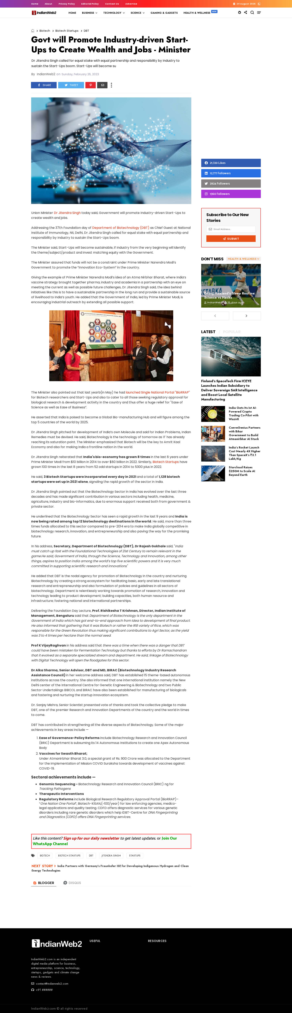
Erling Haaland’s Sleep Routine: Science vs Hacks (229, 295)
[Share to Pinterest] (90, 85)
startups (135, 855)
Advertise (131, 3)
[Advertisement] (231, 89)
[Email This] (102, 85)
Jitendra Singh (111, 855)
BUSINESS (88, 13)
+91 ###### (44, 990)
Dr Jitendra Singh (67, 213)
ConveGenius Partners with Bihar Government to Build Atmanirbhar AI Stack (244, 433)
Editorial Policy (90, 3)
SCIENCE (136, 13)
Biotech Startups (66, 31)
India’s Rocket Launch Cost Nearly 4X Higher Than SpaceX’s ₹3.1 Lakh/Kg (244, 453)
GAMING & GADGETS (164, 13)
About (48, 3)
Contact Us (112, 3)
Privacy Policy (67, 3)
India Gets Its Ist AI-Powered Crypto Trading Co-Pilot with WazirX (243, 413)
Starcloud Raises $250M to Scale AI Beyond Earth (242, 471)
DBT (86, 31)
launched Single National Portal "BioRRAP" (158, 392)
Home (34, 3)
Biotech (45, 31)
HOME (72, 13)
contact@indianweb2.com (51, 983)
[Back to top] (282, 1003)
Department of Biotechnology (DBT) (120, 227)
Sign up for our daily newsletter (91, 838)
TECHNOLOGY (112, 13)
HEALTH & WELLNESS (197, 13)
